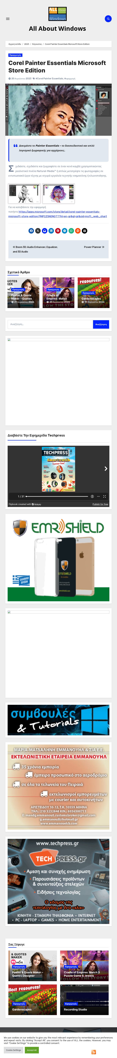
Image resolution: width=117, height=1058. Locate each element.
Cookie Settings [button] (13, 1050)
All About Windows (57, 28)
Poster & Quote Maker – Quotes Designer (21, 298)
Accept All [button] (32, 1050)
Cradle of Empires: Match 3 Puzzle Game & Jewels (82, 974)
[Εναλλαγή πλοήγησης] (7, 19)
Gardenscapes (91, 298)
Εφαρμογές (15, 55)
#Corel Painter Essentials (49, 78)
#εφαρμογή (69, 78)
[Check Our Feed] (93, 1051)
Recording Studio (75, 1009)
